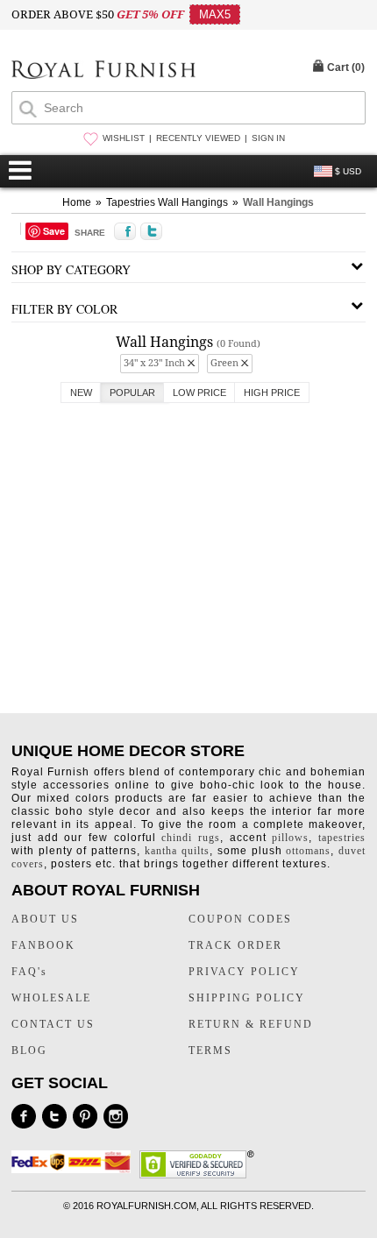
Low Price (199, 392)
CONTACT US (53, 1024)
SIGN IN (268, 138)
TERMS (210, 1050)
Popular (132, 392)
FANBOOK (43, 945)
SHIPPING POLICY (246, 998)
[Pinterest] (85, 1116)
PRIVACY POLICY (244, 972)
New (81, 392)
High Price (272, 392)
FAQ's (29, 972)
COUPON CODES (240, 919)
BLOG (29, 1050)
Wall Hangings (278, 202)
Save (54, 230)
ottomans (308, 851)
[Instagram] (115, 1116)
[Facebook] (23, 1116)
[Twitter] (54, 1116)
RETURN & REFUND (250, 1024)
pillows (290, 837)
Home (76, 202)
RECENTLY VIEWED (198, 138)
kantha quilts (177, 851)
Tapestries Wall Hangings (167, 202)
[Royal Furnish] (103, 71)
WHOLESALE (51, 998)
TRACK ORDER (235, 945)
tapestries (342, 837)
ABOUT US (45, 919)
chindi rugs (190, 837)
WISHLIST (124, 138)
